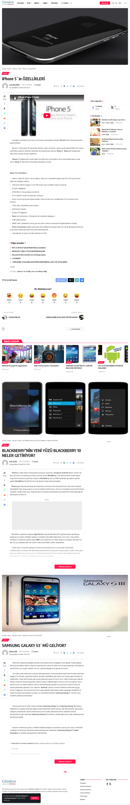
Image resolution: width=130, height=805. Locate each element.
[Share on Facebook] (61, 86)
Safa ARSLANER (14, 85)
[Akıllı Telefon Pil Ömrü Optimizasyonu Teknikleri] (95, 151)
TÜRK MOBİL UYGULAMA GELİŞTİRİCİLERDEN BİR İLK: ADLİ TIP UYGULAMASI (39, 262)
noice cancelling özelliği (39, 271)
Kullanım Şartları (10, 798)
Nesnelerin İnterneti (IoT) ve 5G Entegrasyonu (29, 255)
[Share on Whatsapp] (67, 86)
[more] (71, 3)
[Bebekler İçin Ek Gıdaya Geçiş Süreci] (95, 122)
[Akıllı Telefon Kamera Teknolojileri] (49, 354)
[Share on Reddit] (4, 118)
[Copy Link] (70, 86)
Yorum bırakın (76, 329)
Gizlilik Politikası (21, 796)
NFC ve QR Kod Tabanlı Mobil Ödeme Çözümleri (29, 248)
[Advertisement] (109, 82)
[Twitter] (110, 784)
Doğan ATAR (13, 651)
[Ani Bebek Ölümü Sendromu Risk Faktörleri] (95, 142)
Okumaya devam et (65, 567)
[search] (116, 3)
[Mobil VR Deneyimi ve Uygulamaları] (17, 354)
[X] (118, 107)
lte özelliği (27, 271)
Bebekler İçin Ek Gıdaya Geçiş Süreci (113, 120)
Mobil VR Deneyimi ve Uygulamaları (14, 366)
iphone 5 (20, 271)
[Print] (73, 86)
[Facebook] (99, 107)
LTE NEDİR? (16, 258)
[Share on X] (64, 86)
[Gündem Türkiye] (8, 3)
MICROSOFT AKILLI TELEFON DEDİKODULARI (28, 251)
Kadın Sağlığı (105, 134)
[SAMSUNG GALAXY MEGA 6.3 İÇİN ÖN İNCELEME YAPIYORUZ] (81, 354)
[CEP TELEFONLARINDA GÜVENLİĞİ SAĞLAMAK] (113, 354)
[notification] (113, 3)
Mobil (5, 73)
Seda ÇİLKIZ (13, 461)
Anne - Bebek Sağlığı (108, 123)
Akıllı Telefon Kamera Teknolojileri (46, 366)
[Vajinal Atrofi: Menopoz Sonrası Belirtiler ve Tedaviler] (95, 132)
